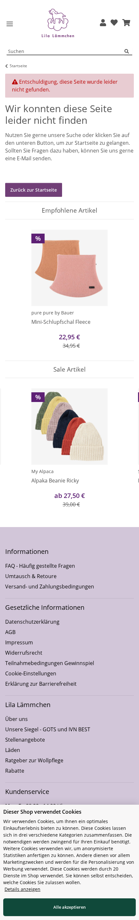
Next (123, 452)
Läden (12, 750)
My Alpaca (42, 471)
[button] (103, 23)
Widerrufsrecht (23, 652)
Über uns (16, 719)
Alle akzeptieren (69, 907)
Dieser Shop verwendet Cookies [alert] (42, 811)
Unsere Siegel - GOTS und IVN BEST (47, 729)
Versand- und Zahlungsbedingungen (49, 586)
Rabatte (14, 770)
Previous (16, 452)
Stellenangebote (25, 739)
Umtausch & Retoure (31, 576)
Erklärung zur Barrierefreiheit (41, 683)
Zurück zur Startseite (33, 190)
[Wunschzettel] (114, 23)
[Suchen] (128, 51)
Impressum (19, 642)
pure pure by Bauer (52, 313)
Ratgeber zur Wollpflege (34, 760)
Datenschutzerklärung (32, 621)
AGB (10, 632)
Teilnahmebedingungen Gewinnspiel (49, 663)
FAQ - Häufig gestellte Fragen (40, 565)
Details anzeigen (22, 889)
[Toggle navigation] (9, 24)
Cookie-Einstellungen (30, 673)
